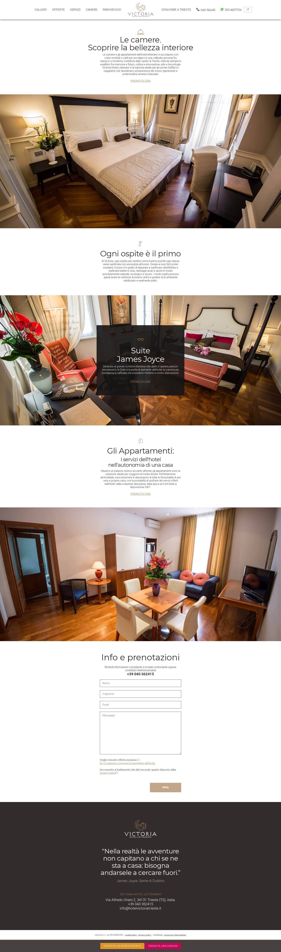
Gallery (41, 9)
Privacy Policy (144, 935)
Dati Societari (180, 935)
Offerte (58, 9)
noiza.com (169, 935)
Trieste (176, 9)
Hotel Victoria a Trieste (141, 10)
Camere (91, 9)
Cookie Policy (131, 935)
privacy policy (108, 773)
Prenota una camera (163, 946)
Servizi (75, 9)
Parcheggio (112, 9)
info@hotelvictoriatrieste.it (140, 908)
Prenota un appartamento (122, 946)
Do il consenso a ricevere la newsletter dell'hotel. (127, 763)
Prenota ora (140, 80)
